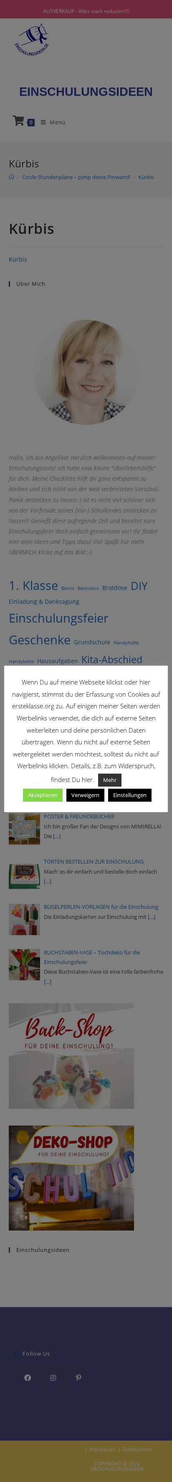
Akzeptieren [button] (43, 795)
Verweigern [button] (85, 795)
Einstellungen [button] (130, 795)
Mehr (109, 780)
